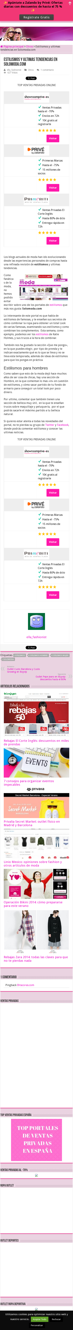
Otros (29, 46)
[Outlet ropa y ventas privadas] (36, 31)
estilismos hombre (39, 655)
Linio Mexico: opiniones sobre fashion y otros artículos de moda (33, 863)
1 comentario (47, 70)
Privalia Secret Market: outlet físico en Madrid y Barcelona (32, 823)
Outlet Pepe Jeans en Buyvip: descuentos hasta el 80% (51, 677)
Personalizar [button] (37, 1325)
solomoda (8, 659)
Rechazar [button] (56, 1319)
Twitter (49, 425)
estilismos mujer (60, 655)
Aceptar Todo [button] (39, 1319)
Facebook (62, 425)
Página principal (13, 46)
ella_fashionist (14, 70)
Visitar (53, 138)
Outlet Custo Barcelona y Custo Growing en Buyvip (23, 669)
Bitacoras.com (25, 985)
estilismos (56, 305)
